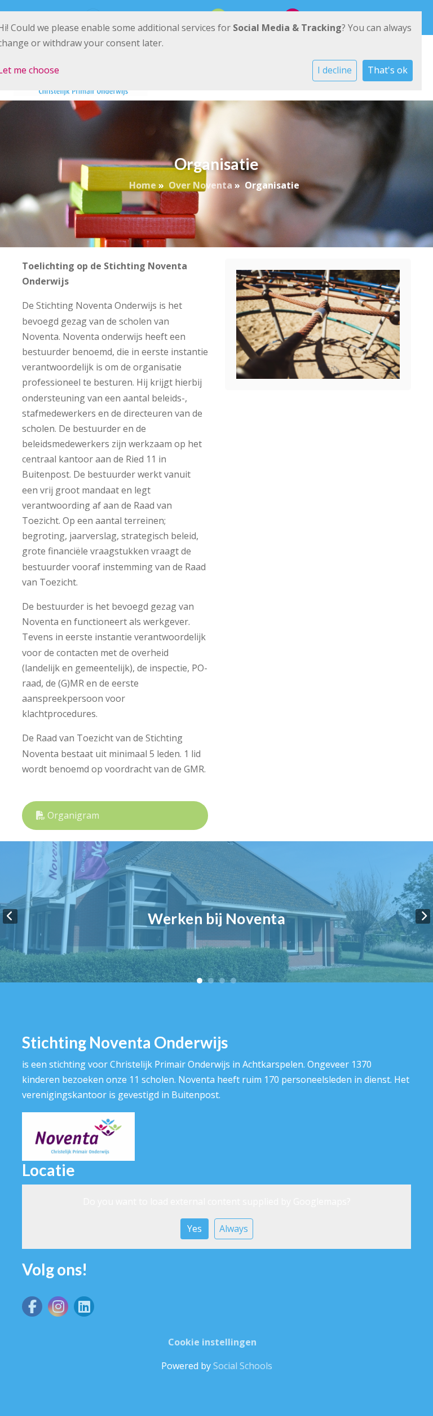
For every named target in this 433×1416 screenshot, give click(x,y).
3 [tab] (222, 981)
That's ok (388, 70)
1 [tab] (199, 981)
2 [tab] (211, 981)
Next (423, 916)
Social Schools (242, 1366)
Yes (194, 1228)
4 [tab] (233, 981)
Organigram (72, 815)
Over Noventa (200, 185)
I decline (334, 70)
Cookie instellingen (212, 1342)
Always (233, 1228)
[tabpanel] (216, 916)
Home (142, 185)
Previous (10, 916)
